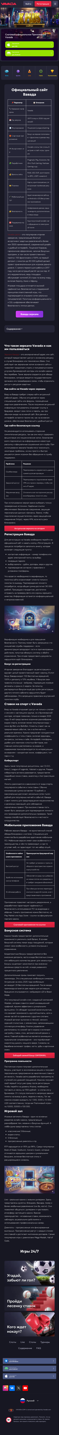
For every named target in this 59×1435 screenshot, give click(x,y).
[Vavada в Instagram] (5, 1388)
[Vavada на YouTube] (25, 1388)
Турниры (45, 1342)
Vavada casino (14, 234)
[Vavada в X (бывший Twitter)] (18, 1388)
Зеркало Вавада (11, 354)
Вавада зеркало (30, 314)
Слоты (12, 1342)
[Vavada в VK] (12, 1388)
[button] (56, 18)
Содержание (25, 1348)
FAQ (38, 1348)
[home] (8, 4)
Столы (32, 1342)
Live (23, 1342)
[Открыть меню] (55, 4)
